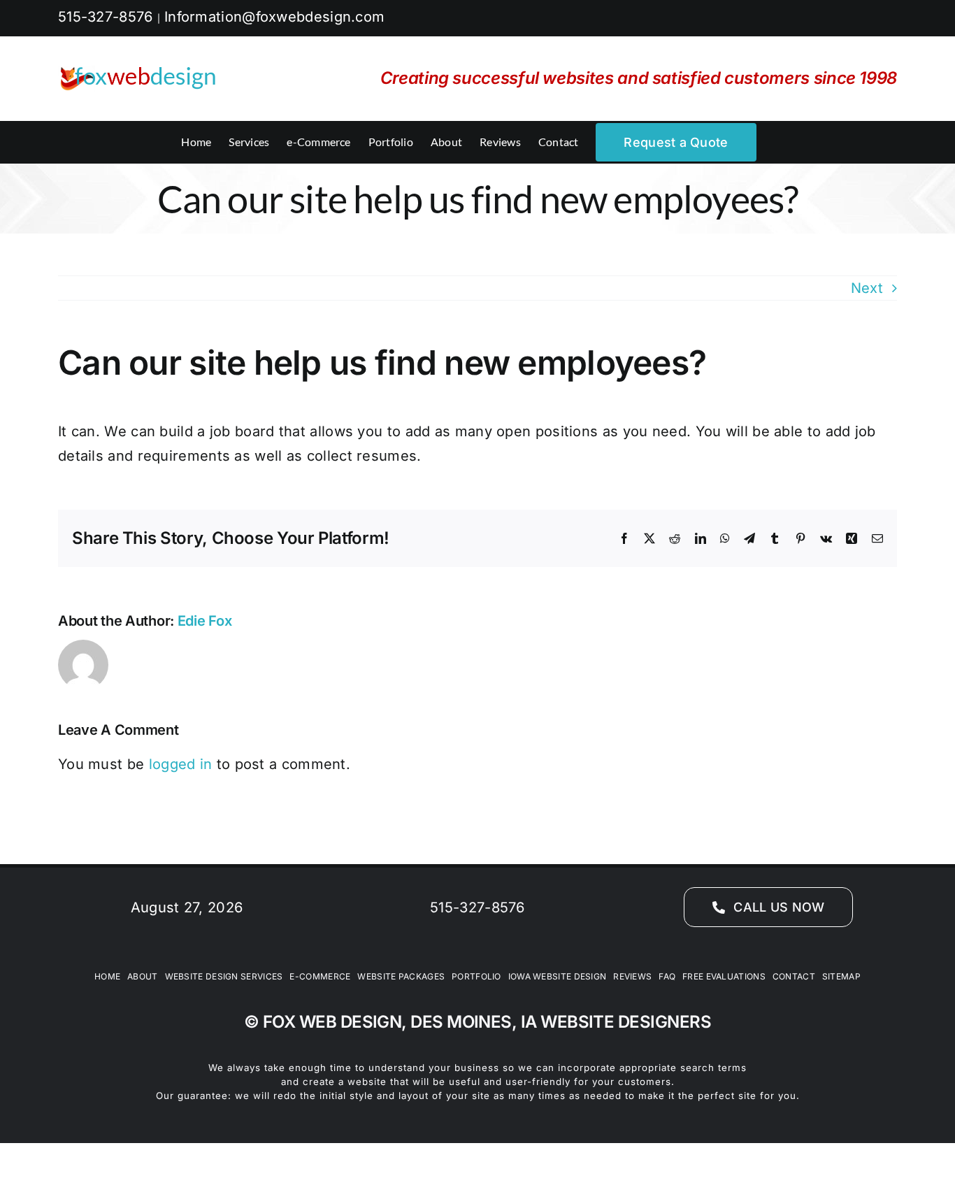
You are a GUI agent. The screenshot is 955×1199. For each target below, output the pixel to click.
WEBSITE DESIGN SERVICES (224, 976)
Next (867, 288)
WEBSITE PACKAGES (401, 976)
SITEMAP (841, 976)
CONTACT (794, 976)
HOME (107, 976)
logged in (181, 764)
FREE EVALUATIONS (724, 976)
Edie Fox (205, 620)
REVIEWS (632, 976)
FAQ (667, 976)
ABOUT (142, 976)
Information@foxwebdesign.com (274, 16)
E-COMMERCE (319, 976)
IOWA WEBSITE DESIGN (557, 976)
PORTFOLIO (476, 976)
